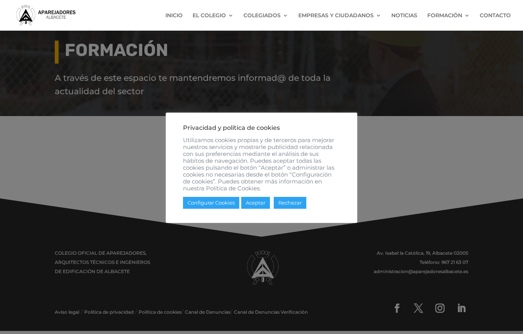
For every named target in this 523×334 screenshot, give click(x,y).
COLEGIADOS (262, 16)
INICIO (174, 16)
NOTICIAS (404, 16)
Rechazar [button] (290, 203)
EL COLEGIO (209, 16)
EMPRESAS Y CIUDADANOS (336, 16)
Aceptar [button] (255, 203)
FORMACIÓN (444, 16)
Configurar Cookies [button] (211, 203)
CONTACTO (495, 16)
